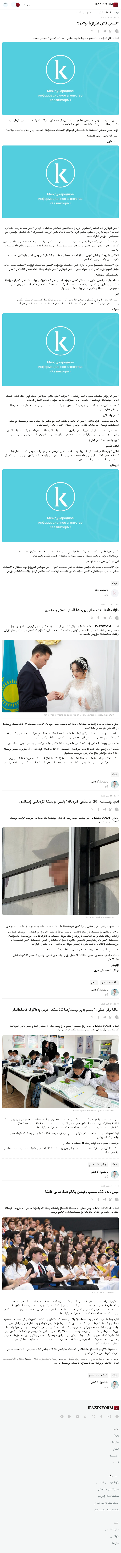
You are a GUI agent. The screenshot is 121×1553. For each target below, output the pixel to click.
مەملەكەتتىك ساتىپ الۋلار (106, 1510)
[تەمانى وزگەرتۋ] (15, 4)
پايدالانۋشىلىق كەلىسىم (107, 1483)
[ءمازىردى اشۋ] (5, 4)
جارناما (115, 1543)
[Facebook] (98, 32)
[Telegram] (104, 32)
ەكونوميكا (114, 1456)
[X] (92, 32)
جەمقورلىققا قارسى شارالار (106, 1503)
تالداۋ (116, 1449)
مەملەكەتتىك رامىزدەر (108, 1496)
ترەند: (116, 13)
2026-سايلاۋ (105, 13)
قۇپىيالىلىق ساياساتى (108, 1490)
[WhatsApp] (110, 32)
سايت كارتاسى (111, 1530)
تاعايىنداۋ (87, 13)
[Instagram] (117, 32)
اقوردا (78, 13)
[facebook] (101, 1416)
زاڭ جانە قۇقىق (109, 983)
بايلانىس (114, 1537)
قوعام (114, 583)
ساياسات (114, 1442)
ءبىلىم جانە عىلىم (98, 1165)
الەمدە (116, 1463)
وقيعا (95, 13)
